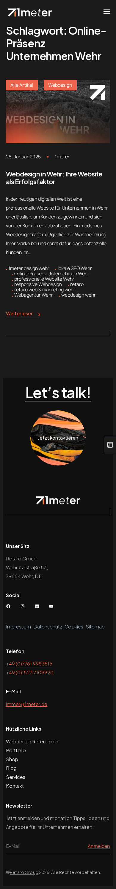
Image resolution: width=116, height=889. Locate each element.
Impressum (18, 626)
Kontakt (15, 786)
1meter (62, 156)
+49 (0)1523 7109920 (30, 672)
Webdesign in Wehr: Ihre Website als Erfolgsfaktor (54, 178)
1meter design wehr (28, 268)
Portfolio (16, 750)
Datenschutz (47, 626)
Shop (12, 759)
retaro (77, 284)
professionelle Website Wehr (44, 279)
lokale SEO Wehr (75, 268)
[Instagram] (22, 606)
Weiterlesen (20, 313)
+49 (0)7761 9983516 (29, 663)
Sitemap (95, 626)
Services (15, 777)
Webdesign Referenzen (32, 741)
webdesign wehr (78, 295)
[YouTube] (51, 606)
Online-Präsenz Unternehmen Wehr (51, 273)
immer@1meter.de (26, 704)
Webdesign (60, 85)
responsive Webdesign (38, 284)
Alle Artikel (21, 85)
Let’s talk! (58, 392)
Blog (11, 768)
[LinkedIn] (37, 606)
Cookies (74, 626)
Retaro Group (24, 872)
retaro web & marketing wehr (44, 289)
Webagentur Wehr (33, 295)
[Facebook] (8, 606)
